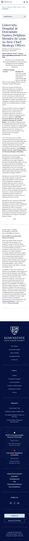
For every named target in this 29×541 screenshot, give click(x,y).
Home (4, 7)
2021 (23, 7)
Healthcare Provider (14, 389)
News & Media (14, 353)
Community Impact (14, 349)
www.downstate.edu (8, 301)
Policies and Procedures (14, 484)
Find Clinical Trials (14, 408)
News (19, 7)
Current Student (14, 382)
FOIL (14, 481)
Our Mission (14, 346)
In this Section (8, 16)
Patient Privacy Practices (14, 473)
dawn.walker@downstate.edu (11, 55)
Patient (14, 375)
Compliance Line (14, 479)
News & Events (11, 7)
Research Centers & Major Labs (14, 411)
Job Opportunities (14, 356)
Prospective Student (14, 379)
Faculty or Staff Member (14, 385)
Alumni (14, 392)
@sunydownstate (13, 303)
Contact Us (14, 359)
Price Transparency (14, 486)
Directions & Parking (14, 520)
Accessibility (14, 476)
